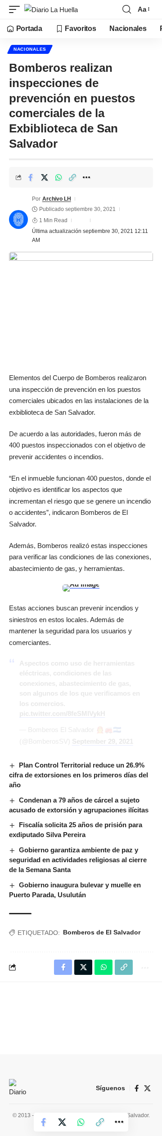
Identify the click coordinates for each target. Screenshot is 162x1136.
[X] (147, 1088)
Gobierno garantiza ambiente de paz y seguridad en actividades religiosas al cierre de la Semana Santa (78, 859)
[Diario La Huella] (51, 10)
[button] (16, 10)
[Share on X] (44, 177)
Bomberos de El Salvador (101, 932)
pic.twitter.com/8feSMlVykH (62, 713)
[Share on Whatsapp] (58, 177)
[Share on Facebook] (30, 177)
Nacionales (30, 49)
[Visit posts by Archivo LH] (18, 219)
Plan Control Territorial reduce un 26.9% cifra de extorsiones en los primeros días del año (78, 775)
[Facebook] (136, 1088)
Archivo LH (56, 199)
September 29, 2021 (102, 741)
